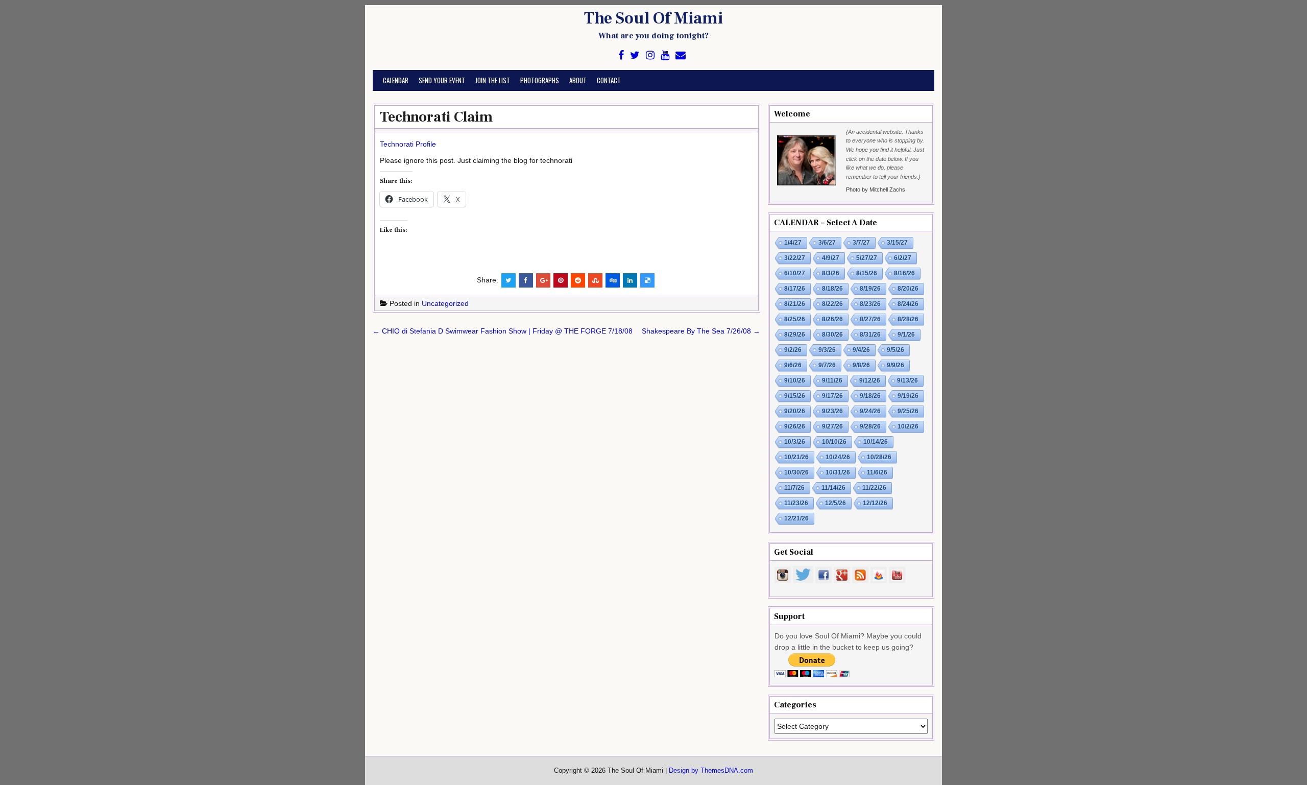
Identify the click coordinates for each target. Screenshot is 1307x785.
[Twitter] (635, 55)
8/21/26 (794, 303)
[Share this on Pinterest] (560, 280)
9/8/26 (861, 365)
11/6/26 (877, 472)
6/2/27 (902, 257)
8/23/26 (870, 303)
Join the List (492, 80)
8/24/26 (908, 303)
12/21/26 (796, 518)
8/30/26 (832, 334)
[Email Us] (680, 55)
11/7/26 (794, 487)
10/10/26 (834, 441)
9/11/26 (832, 380)
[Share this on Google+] (543, 280)
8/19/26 (870, 288)
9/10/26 (794, 380)
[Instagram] (650, 55)
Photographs (539, 80)
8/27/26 (870, 319)
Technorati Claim (436, 117)
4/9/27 (830, 257)
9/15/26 (794, 395)
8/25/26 (794, 319)
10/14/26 (875, 441)
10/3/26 (794, 441)
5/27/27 (866, 257)
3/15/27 (897, 242)
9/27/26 (832, 426)
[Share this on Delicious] (647, 280)
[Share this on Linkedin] (630, 280)
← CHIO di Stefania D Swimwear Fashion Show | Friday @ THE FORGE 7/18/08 (503, 331)
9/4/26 (861, 349)
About (578, 80)
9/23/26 (832, 411)
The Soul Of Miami (653, 18)
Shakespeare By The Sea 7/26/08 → (701, 331)
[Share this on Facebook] (526, 280)
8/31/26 (870, 334)
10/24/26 (838, 457)
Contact (609, 80)
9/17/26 (832, 395)
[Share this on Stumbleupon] (595, 280)
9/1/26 (906, 334)
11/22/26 (874, 487)
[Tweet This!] (508, 280)
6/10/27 (794, 273)
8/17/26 (794, 288)
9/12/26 (869, 380)
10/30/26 (796, 472)
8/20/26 (908, 288)
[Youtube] (665, 55)
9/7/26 (827, 365)
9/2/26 (793, 349)
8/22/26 (832, 303)
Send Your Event (442, 80)
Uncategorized (445, 303)
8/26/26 (832, 319)
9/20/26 (794, 411)
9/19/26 (908, 395)
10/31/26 (838, 472)
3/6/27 (827, 242)
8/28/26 (908, 319)
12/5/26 (835, 503)
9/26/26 (794, 426)
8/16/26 (904, 273)
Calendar (395, 80)
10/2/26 (908, 426)
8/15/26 (866, 273)
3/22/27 (794, 257)
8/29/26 (794, 334)
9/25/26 (908, 411)
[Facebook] (621, 55)
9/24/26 (870, 411)
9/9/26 (895, 365)
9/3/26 (827, 349)
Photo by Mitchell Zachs (875, 189)
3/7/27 (861, 242)
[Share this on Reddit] (578, 280)
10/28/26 (879, 457)
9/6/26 (793, 365)
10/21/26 (796, 457)
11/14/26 (833, 487)
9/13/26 (907, 380)
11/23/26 (796, 503)
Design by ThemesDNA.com (711, 770)
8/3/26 (830, 273)
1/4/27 (793, 242)
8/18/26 (832, 288)
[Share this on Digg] (613, 280)
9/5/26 (895, 349)
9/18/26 (870, 395)
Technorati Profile (408, 144)
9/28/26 (870, 426)
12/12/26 (875, 503)
